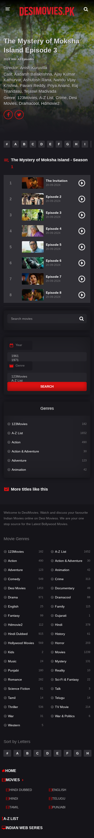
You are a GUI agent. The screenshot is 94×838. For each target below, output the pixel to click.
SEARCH (47, 386)
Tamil (12, 698)
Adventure (19, 460)
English (13, 606)
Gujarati (60, 615)
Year (19, 345)
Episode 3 (53, 212)
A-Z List (46, 97)
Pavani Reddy (32, 85)
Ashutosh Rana (37, 80)
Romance (15, 679)
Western (14, 725)
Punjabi (13, 670)
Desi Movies (17, 588)
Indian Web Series (24, 828)
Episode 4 (53, 228)
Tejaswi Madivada (40, 91)
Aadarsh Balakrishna (33, 74)
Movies (60, 652)
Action (16, 442)
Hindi (58, 625)
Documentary (64, 588)
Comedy (14, 579)
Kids (11, 652)
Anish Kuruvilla (33, 68)
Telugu (60, 698)
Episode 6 (53, 260)
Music (12, 661)
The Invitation (57, 180)
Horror (59, 643)
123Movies (27, 97)
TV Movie (62, 707)
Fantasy (14, 615)
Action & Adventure (25, 451)
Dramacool (29, 103)
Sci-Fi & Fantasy (67, 679)
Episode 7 (53, 276)
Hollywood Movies (21, 643)
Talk (58, 688)
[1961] (47, 356)
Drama (13, 597)
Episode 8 (53, 292)
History (60, 634)
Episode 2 (53, 196)
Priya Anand (58, 85)
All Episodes (26, 59)
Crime (61, 97)
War (11, 716)
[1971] (47, 360)
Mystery (60, 661)
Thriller (13, 707)
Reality (60, 670)
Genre (20, 365)
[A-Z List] (47, 381)
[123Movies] (47, 377)
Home (10, 771)
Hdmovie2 (50, 103)
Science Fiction (19, 688)
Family (60, 606)
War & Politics (65, 716)
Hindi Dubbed (18, 634)
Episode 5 (53, 244)
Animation (19, 469)
